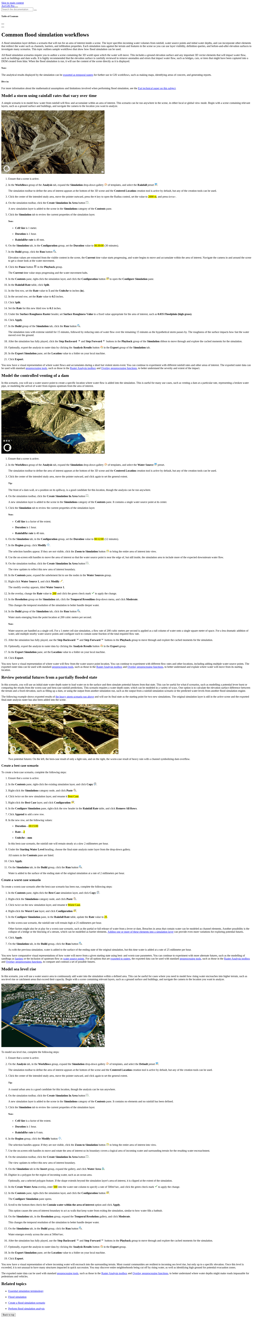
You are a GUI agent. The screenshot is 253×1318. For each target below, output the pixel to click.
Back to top (8, 1315)
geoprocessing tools (36, 368)
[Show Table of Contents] (2, 27)
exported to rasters (120, 958)
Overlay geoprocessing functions (119, 368)
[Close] (2, 23)
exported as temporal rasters (78, 74)
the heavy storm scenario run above (75, 696)
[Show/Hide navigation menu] (16, 6)
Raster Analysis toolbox (83, 368)
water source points (73, 958)
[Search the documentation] (35, 10)
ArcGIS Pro (8, 5)
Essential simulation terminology (26, 1291)
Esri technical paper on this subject (157, 88)
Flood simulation (17, 1296)
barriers (19, 958)
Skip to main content (12, 2)
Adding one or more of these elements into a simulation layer (140, 931)
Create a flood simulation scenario (26, 1302)
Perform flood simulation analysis (26, 1308)
